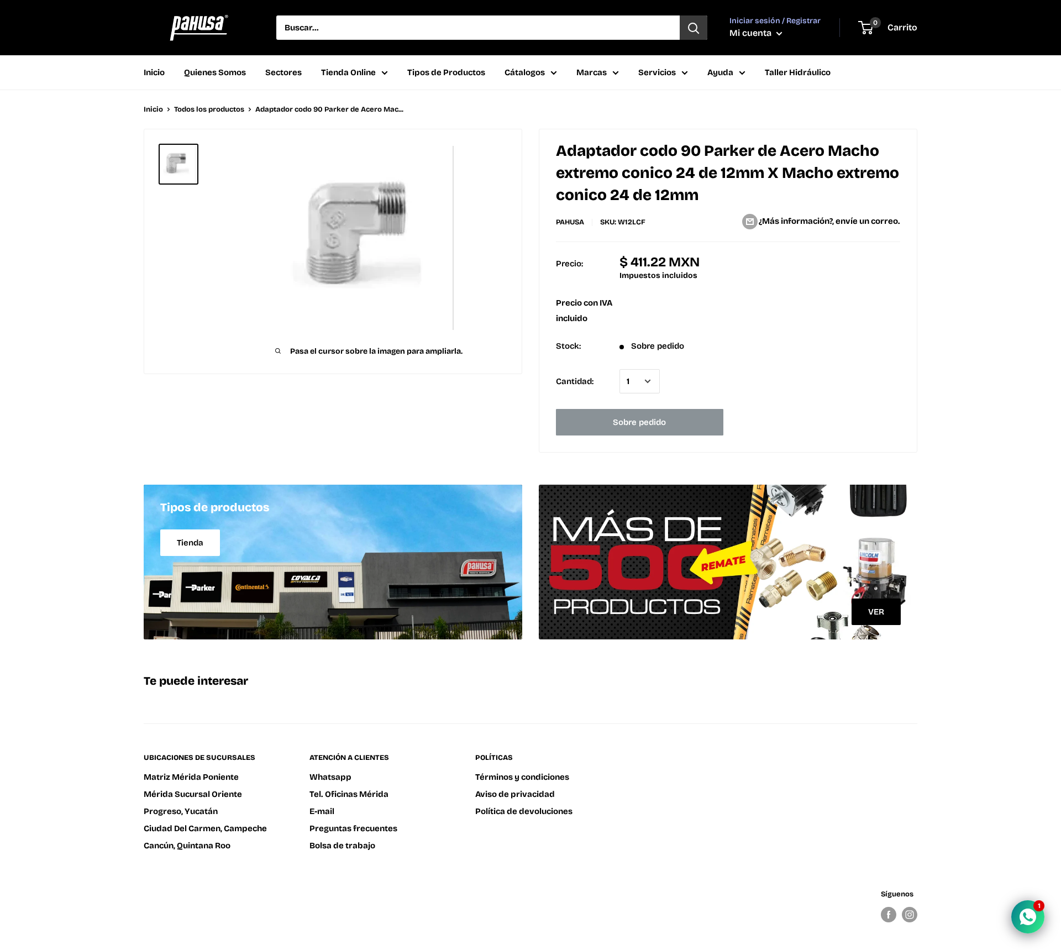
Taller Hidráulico (798, 72)
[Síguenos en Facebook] (888, 914)
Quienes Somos (215, 72)
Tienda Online (348, 72)
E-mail (321, 811)
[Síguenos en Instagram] (909, 914)
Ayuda (720, 72)
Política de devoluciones (523, 811)
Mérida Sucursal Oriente (193, 794)
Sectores (283, 72)
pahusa (570, 222)
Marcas (591, 72)
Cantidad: (574, 381)
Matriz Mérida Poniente (191, 777)
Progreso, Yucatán (181, 811)
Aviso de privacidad (515, 794)
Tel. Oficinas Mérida (348, 794)
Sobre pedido (639, 422)
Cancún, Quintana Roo (187, 846)
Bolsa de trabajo (342, 846)
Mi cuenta (751, 33)
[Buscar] (693, 27)
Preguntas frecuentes (353, 828)
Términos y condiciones (522, 777)
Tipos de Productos (446, 72)
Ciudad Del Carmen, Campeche (205, 828)
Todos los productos (209, 109)
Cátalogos (525, 72)
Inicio (154, 72)
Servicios (657, 72)
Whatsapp (330, 777)
